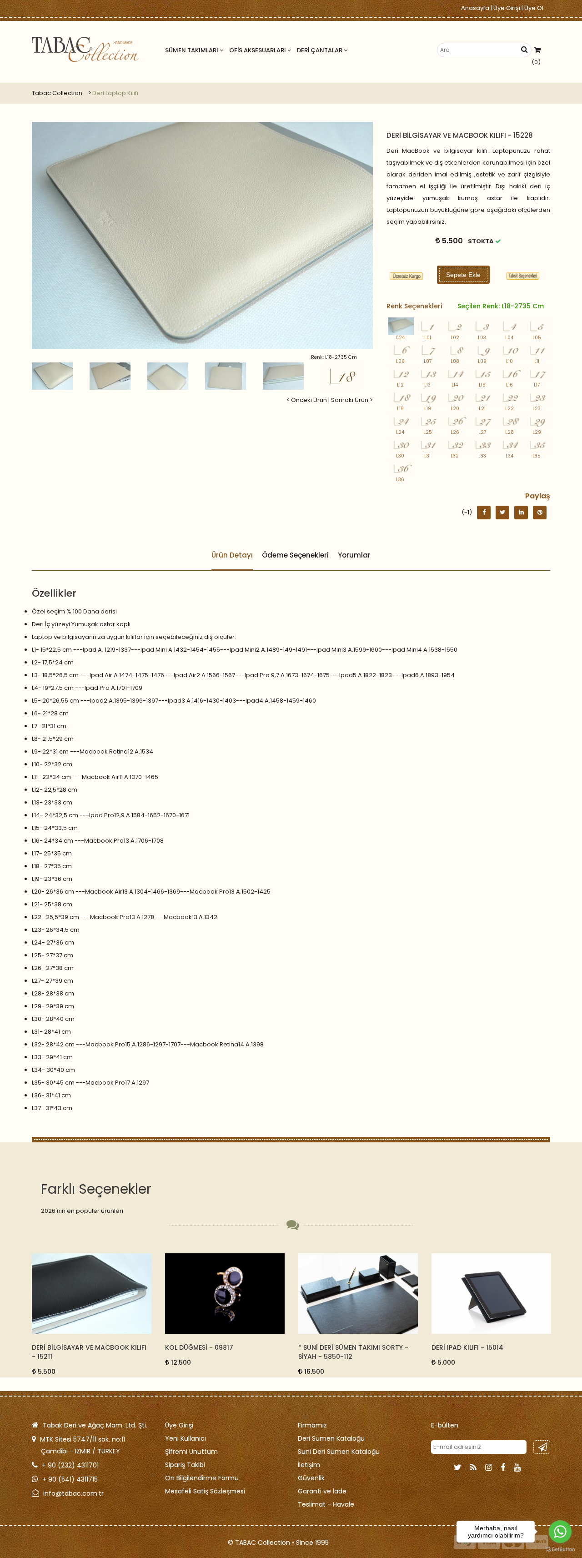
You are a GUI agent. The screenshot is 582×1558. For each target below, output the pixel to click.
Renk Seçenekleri (465, 306)
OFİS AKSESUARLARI (258, 50)
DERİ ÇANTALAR (320, 50)
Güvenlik (311, 1478)
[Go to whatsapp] (560, 1531)
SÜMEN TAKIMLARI (192, 50)
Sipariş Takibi (185, 1464)
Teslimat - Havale (326, 1504)
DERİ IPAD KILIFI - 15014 (467, 1347)
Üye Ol (533, 8)
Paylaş (537, 496)
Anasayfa (475, 8)
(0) (536, 62)
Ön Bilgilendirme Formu (202, 1478)
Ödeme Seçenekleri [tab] (295, 555)
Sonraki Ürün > (352, 400)
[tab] (523, 276)
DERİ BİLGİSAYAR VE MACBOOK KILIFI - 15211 (89, 1352)
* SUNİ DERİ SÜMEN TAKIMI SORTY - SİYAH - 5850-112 (353, 1352)
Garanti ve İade (322, 1491)
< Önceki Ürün (306, 400)
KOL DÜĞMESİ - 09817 (199, 1347)
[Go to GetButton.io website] (560, 1549)
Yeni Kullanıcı (185, 1438)
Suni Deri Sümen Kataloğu (339, 1451)
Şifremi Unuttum (191, 1451)
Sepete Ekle (463, 274)
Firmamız (312, 1425)
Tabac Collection (57, 93)
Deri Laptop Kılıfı (115, 93)
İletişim (309, 1464)
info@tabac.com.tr (73, 1493)
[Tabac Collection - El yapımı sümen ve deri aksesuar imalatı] (85, 49)
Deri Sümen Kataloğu (331, 1438)
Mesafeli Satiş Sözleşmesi (205, 1491)
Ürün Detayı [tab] (232, 555)
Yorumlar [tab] (354, 555)
